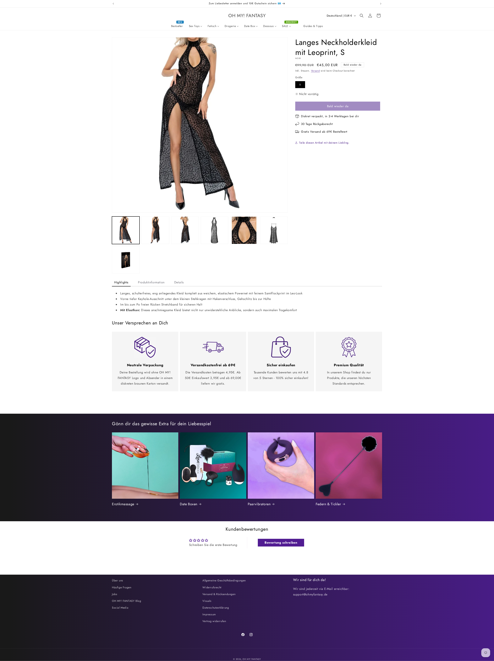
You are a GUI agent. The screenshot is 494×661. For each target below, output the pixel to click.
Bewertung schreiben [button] (281, 542)
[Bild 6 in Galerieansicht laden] (274, 230)
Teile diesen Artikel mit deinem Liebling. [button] (324, 143)
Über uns (117, 580)
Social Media (120, 608)
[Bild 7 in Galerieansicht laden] (126, 260)
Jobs (114, 594)
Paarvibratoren (259, 504)
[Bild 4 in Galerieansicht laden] (214, 230)
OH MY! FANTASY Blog (126, 601)
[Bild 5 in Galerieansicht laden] (244, 230)
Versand (315, 70)
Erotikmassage (123, 504)
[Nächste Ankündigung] (380, 3)
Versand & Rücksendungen (218, 594)
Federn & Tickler (328, 504)
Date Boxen (188, 504)
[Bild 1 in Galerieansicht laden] (126, 230)
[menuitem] (177, 26)
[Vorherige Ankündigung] (113, 3)
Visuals (206, 601)
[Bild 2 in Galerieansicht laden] (155, 230)
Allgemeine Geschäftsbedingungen (224, 580)
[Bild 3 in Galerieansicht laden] (185, 230)
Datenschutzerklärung (215, 608)
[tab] (121, 282)
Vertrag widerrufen (214, 621)
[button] (361, 15)
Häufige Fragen (121, 587)
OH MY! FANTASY (252, 659)
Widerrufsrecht (211, 587)
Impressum (209, 614)
